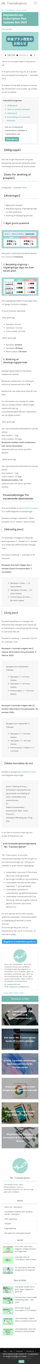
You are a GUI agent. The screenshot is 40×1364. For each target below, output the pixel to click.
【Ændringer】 (12, 113)
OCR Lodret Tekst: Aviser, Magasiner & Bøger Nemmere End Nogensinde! (25, 1249)
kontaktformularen (30, 508)
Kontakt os (30, 1351)
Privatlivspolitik (33, 1354)
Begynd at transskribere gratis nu (20, 941)
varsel (24, 10)
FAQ (11, 1351)
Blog (18, 10)
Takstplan (7, 1224)
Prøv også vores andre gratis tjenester (17, 1233)
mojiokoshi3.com (13, 984)
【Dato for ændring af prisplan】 (19, 109)
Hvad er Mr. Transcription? (13, 1207)
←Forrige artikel (7, 993)
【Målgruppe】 (12, 105)
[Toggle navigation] (35, 3)
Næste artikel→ (19, 993)
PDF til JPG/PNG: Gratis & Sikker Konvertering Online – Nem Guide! (26, 1299)
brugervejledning (10, 1228)
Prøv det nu (11, 139)
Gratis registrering (10, 1219)
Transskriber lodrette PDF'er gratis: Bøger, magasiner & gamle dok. (25, 1289)
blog (4, 1351)
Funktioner (19, 1351)
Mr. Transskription (8, 10)
